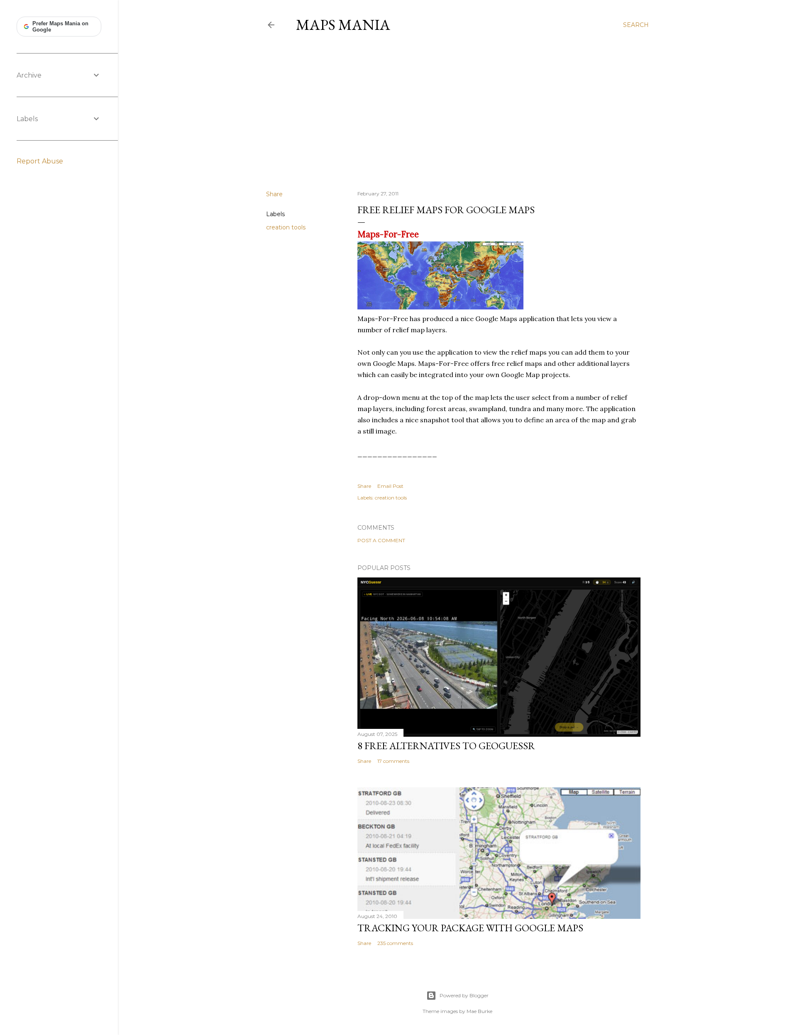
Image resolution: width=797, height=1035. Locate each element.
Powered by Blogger (464, 995)
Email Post (390, 486)
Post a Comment (381, 540)
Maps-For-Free (388, 234)
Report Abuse (40, 161)
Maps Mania (343, 24)
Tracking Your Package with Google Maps (470, 927)
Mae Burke (479, 1011)
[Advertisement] (457, 112)
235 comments (395, 943)
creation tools (286, 227)
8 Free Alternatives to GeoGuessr (446, 745)
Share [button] (274, 194)
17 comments (393, 761)
